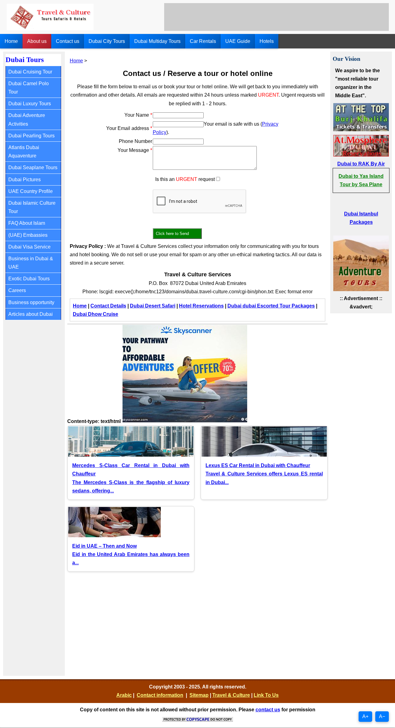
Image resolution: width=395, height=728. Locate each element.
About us (37, 41)
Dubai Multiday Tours (157, 41)
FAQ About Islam (26, 223)
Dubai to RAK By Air (361, 163)
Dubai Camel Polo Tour (28, 87)
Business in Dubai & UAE (30, 263)
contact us (268, 709)
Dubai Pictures (24, 179)
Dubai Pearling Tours (31, 135)
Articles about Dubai (30, 314)
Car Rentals (203, 41)
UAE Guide (237, 41)
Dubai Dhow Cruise (95, 314)
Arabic (124, 695)
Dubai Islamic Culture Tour (32, 207)
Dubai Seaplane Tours (32, 167)
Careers (17, 290)
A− (382, 716)
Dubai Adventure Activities (26, 119)
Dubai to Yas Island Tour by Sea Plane (361, 180)
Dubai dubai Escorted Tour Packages (271, 305)
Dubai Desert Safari (152, 305)
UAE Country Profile (30, 191)
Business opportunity (31, 302)
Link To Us (266, 695)
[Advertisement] (276, 17)
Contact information (160, 695)
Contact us (67, 41)
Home (11, 41)
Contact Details (108, 305)
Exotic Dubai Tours (29, 278)
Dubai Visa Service (29, 246)
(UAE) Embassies (28, 235)
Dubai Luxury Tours (29, 103)
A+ (365, 716)
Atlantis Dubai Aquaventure (23, 151)
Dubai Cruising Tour (30, 71)
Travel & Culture (231, 695)
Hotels (267, 41)
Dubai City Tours (107, 41)
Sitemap (199, 695)
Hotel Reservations (201, 305)
